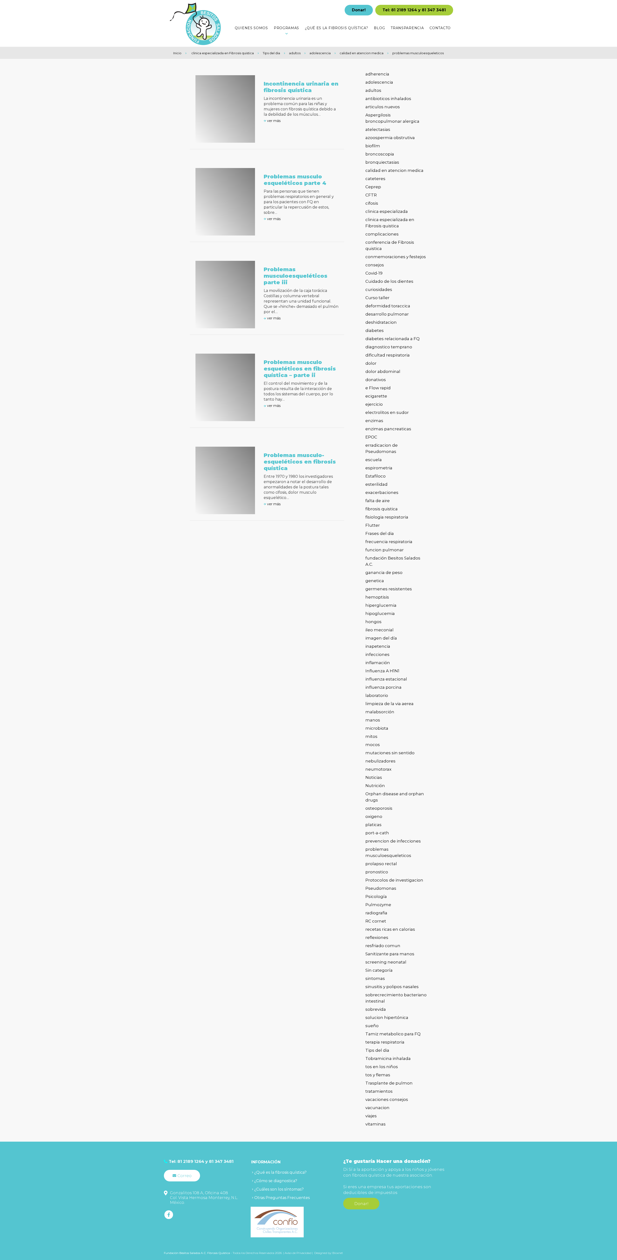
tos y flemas (377, 1074)
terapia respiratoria (384, 1042)
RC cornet (375, 921)
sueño (372, 1025)
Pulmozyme (378, 904)
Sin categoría (379, 970)
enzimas (374, 420)
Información (266, 1162)
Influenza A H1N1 (382, 670)
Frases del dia (379, 533)
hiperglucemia (380, 605)
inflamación (377, 662)
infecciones (377, 654)
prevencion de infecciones (393, 841)
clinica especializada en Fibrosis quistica (222, 53)
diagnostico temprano (388, 346)
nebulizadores (380, 761)
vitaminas (375, 1124)
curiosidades (378, 289)
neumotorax (378, 769)
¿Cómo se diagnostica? (275, 1181)
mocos (372, 744)
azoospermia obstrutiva (390, 137)
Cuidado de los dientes (389, 281)
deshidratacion (381, 322)
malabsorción (379, 711)
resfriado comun (382, 945)
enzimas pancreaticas (388, 428)
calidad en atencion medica (361, 53)
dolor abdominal (382, 371)
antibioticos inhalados (388, 98)
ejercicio (374, 404)
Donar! (359, 10)
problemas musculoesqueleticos (418, 53)
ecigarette (376, 396)
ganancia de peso (383, 572)
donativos (375, 379)
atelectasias (377, 129)
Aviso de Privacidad (298, 1253)
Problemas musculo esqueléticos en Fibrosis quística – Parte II (300, 368)
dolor (370, 363)
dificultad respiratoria (387, 355)
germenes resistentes (388, 588)
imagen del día (381, 638)
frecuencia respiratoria (388, 541)
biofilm (372, 145)
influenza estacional (386, 679)
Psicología (376, 896)
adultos (295, 53)
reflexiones (376, 937)
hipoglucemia (380, 613)
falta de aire (377, 500)
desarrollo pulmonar (387, 314)
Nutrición (375, 785)
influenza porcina (383, 687)
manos (372, 720)
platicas (373, 824)
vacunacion (377, 1107)
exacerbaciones (381, 492)
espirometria (378, 467)
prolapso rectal (381, 863)
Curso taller (377, 297)
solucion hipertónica (386, 1017)
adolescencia (320, 53)
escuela (373, 459)
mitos (371, 736)
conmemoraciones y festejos (395, 256)
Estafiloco (375, 476)
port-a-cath (377, 832)
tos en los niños (381, 1066)
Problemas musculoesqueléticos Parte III (295, 276)
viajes (371, 1115)
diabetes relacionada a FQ (392, 338)
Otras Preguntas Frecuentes (282, 1197)
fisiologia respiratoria (386, 517)
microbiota (376, 728)
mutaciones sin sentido (390, 752)
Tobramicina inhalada (388, 1058)
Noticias (373, 777)
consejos (374, 265)
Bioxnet (337, 1253)
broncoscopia (379, 154)
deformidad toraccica (387, 305)
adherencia (377, 74)
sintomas (375, 978)
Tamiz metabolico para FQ (393, 1033)
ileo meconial (379, 629)
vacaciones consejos (386, 1099)
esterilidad (376, 484)
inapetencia (377, 646)
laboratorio (376, 695)
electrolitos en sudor (387, 412)
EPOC (371, 437)
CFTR (371, 195)
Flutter (372, 525)
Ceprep (373, 186)
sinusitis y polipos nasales (392, 986)
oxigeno (373, 816)
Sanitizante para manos (389, 953)
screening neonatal (385, 962)
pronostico (376, 871)
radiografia (376, 912)
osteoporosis (378, 808)
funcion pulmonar (384, 549)
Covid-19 (373, 273)
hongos (373, 621)
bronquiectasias (382, 162)
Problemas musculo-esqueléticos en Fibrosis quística (300, 462)
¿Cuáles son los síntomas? (279, 1189)
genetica (374, 580)
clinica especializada (386, 211)
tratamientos (379, 1091)
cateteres (375, 178)
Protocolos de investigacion (394, 880)
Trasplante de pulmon (389, 1083)
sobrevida (375, 1009)
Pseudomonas (380, 888)
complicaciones (382, 234)
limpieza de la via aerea (389, 703)
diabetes (374, 330)
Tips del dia (271, 53)
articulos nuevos (382, 106)
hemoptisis (377, 597)
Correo (184, 1175)
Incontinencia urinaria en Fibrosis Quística (301, 87)
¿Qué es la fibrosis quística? (280, 1172)
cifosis (371, 203)
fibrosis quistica (381, 508)
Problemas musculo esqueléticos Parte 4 (295, 179)
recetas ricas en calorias (390, 929)
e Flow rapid (378, 387)
